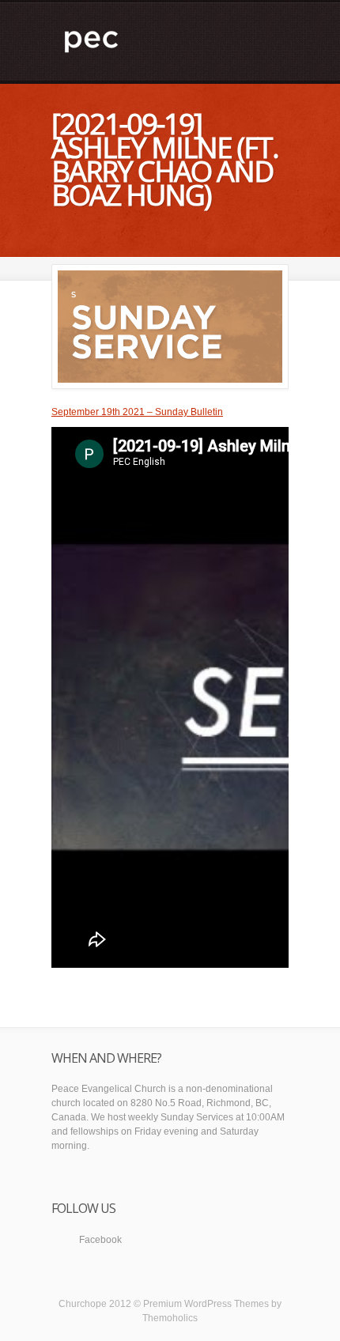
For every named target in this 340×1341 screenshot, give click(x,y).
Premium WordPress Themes (206, 1303)
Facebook (100, 1239)
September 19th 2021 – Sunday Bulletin (137, 411)
